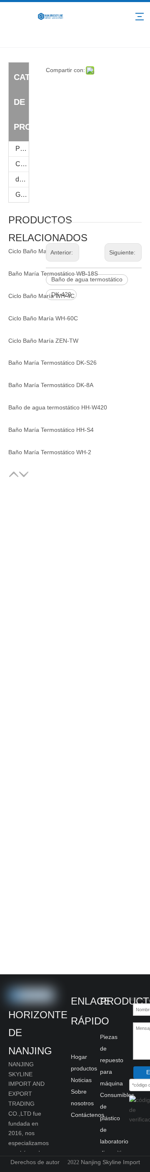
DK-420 (61, 294)
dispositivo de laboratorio (22, 179)
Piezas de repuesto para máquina (22, 148)
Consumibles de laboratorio (22, 163)
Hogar (79, 1056)
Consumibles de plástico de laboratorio (117, 1118)
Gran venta (22, 194)
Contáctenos (87, 1114)
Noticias (81, 1080)
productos (84, 1068)
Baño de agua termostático (86, 279)
